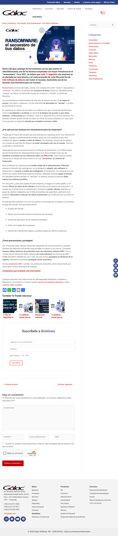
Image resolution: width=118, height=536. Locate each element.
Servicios (49, 8)
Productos (11, 23)
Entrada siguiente (66, 384)
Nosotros (67, 2)
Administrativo (66, 497)
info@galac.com (10, 513)
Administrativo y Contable (99, 43)
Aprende (60, 8)
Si (23, 355)
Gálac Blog (36, 503)
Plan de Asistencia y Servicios (100, 500)
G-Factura (64, 493)
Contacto (88, 8)
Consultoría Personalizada (99, 493)
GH (62, 490)
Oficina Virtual (109, 2)
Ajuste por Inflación (68, 507)
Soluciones (37, 8)
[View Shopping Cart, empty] (101, 14)
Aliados (77, 2)
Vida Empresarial (34, 23)
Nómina (92, 59)
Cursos (92, 497)
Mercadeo (93, 56)
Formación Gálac (53, 2)
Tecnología (21, 23)
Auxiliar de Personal (68, 513)
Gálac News (93, 53)
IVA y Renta (65, 503)
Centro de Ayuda (74, 8)
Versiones (93, 75)
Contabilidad (65, 500)
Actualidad (93, 40)
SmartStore (37, 16)
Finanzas (92, 49)
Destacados (93, 46)
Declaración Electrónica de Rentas (73, 517)
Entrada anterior (10, 384)
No (27, 355)
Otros (4, 23)
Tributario (92, 72)
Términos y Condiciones (40, 517)
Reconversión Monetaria (98, 490)
